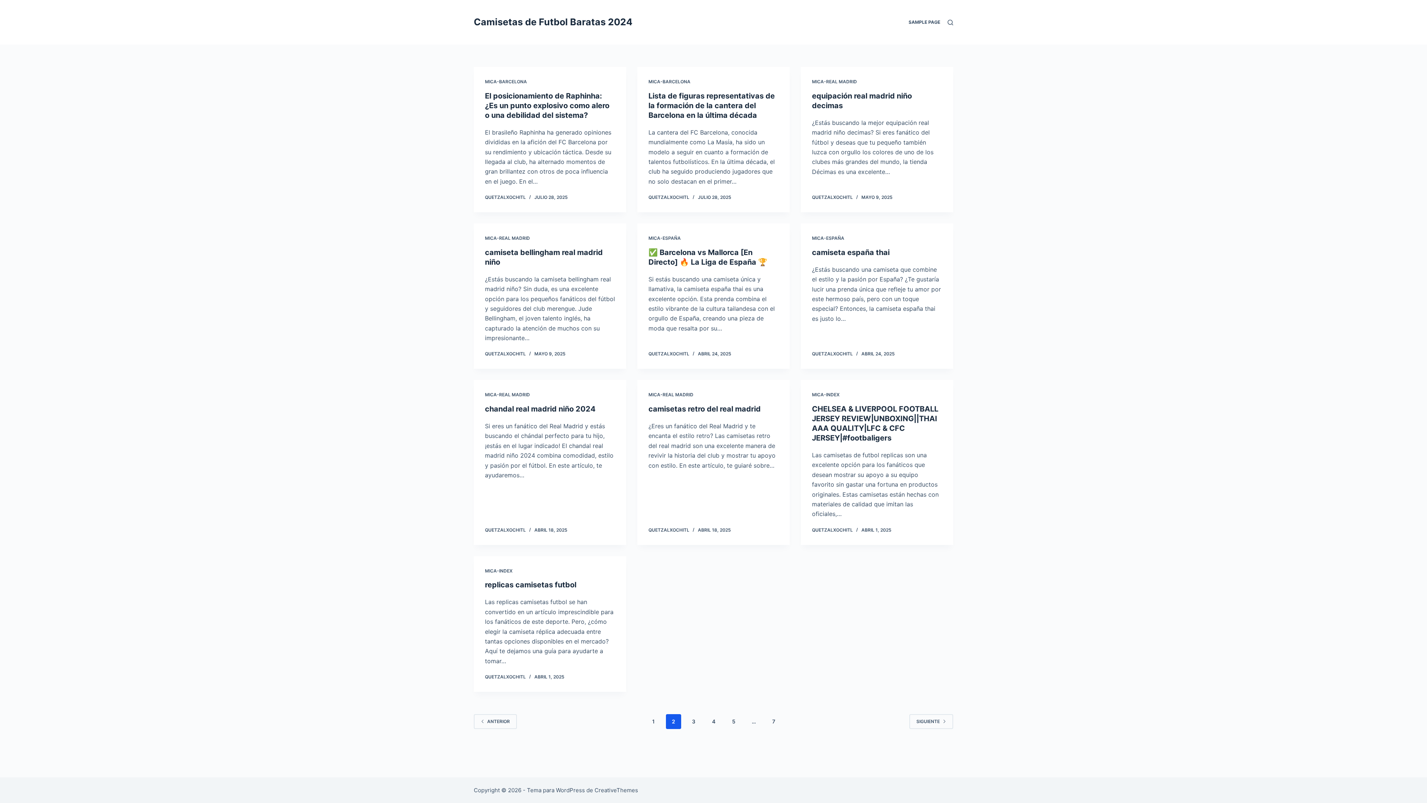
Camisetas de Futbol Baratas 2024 (553, 22)
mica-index (825, 394)
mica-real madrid (834, 81)
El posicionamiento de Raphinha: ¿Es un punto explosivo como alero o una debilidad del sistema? (547, 105)
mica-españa (664, 238)
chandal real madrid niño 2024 (540, 408)
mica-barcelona (506, 81)
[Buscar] (950, 22)
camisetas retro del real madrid (704, 408)
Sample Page (924, 22)
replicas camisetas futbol (530, 584)
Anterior (498, 721)
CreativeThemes (616, 790)
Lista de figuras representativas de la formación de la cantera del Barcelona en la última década (711, 105)
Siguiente (928, 721)
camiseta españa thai (851, 252)
